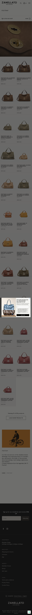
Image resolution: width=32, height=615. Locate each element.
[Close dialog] (29, 298)
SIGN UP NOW (23, 315)
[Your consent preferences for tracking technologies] (29, 612)
